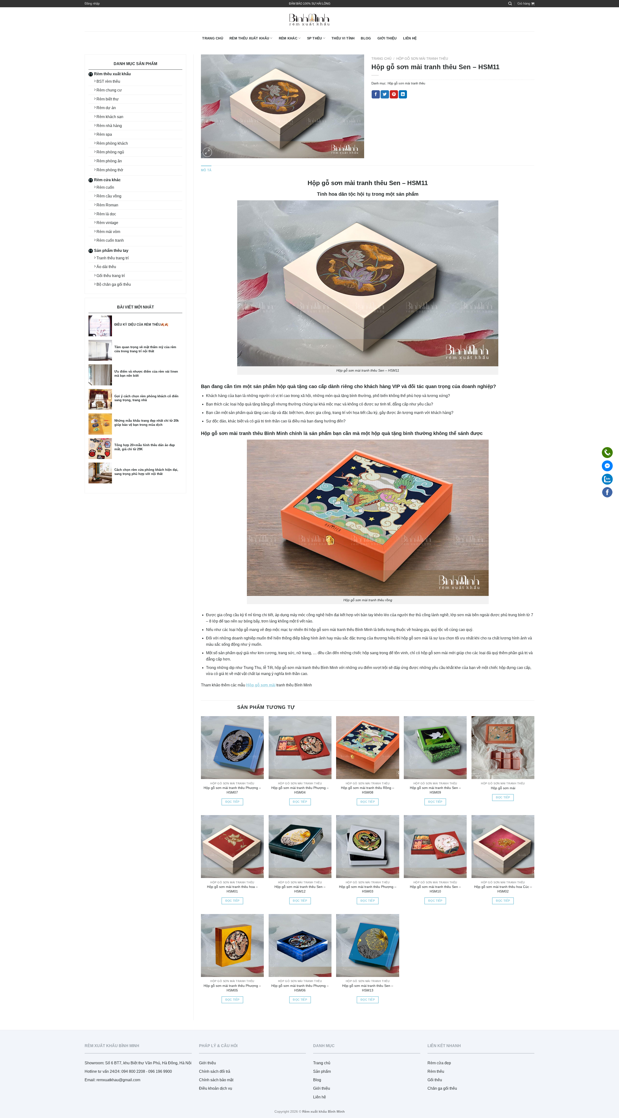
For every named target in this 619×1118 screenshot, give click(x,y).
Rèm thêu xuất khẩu (249, 38)
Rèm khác (288, 38)
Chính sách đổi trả (214, 1071)
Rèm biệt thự (107, 99)
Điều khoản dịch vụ (215, 1088)
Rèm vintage (107, 223)
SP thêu (314, 38)
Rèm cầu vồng (108, 196)
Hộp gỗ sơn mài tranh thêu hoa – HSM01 (232, 889)
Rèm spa (104, 134)
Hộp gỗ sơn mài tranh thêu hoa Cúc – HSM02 (503, 889)
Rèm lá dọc (106, 214)
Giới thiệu (387, 38)
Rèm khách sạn (109, 117)
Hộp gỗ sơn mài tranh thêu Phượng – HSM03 (367, 889)
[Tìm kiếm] (510, 3)
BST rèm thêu (108, 81)
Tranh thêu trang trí (112, 258)
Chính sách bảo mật (216, 1080)
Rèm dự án (106, 108)
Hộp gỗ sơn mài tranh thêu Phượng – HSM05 (232, 988)
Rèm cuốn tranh (110, 240)
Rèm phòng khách (112, 143)
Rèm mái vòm (108, 232)
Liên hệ (410, 38)
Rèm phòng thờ (109, 170)
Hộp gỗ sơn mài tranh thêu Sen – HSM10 (435, 889)
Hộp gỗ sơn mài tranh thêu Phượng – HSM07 (232, 790)
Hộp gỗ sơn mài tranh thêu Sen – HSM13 (367, 988)
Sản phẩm (322, 1071)
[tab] (206, 170)
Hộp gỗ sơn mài (503, 788)
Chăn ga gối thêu (442, 1088)
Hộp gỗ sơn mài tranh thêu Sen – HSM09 (435, 790)
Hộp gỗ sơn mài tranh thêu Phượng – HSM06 (300, 988)
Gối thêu (434, 1080)
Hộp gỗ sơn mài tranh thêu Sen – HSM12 (299, 889)
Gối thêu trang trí (110, 276)
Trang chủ (212, 38)
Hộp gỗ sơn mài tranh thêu (422, 58)
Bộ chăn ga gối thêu (113, 284)
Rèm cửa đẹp (439, 1063)
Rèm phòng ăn (109, 161)
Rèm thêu (435, 1071)
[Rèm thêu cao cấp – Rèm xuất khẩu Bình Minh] (309, 19)
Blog (366, 38)
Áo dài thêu (106, 267)
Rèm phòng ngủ (110, 152)
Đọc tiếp (232, 801)
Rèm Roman (107, 205)
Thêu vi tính (343, 38)
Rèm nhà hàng (109, 126)
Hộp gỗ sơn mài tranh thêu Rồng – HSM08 (367, 790)
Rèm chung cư (109, 90)
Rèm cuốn (105, 187)
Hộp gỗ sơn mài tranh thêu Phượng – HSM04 (300, 790)
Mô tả (206, 170)
